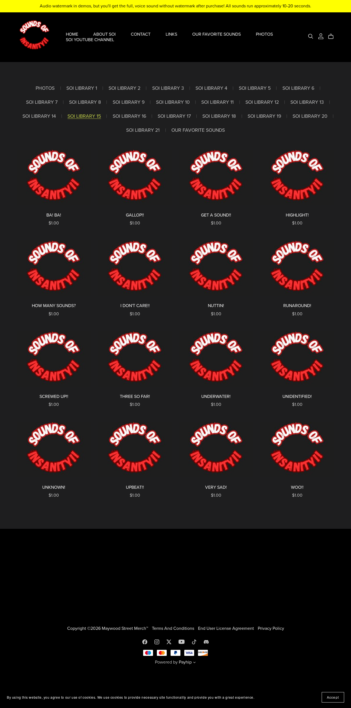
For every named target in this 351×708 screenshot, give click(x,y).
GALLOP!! (135, 215)
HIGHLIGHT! (297, 215)
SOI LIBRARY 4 (211, 88)
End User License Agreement (226, 628)
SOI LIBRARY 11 (217, 102)
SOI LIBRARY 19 (264, 116)
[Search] (310, 36)
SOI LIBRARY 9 (129, 102)
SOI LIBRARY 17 (174, 116)
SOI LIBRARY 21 (143, 130)
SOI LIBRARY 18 (219, 116)
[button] (194, 663)
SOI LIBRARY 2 (124, 88)
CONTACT (141, 34)
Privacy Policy (271, 628)
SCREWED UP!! (53, 396)
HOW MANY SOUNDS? (54, 305)
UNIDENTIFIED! (297, 396)
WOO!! (297, 487)
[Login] (321, 36)
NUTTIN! (216, 305)
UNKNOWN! (53, 487)
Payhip (185, 662)
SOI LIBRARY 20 (310, 116)
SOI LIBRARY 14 (39, 116)
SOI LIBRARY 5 (255, 88)
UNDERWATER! (216, 396)
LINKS (171, 34)
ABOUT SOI (104, 34)
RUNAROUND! (297, 305)
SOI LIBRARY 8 (85, 102)
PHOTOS (264, 34)
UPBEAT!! (135, 487)
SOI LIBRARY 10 (173, 102)
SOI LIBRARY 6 (298, 88)
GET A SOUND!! (216, 215)
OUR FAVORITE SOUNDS (216, 34)
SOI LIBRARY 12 (262, 102)
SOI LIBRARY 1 (81, 88)
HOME (72, 34)
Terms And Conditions (173, 628)
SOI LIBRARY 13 (307, 102)
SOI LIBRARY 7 (42, 102)
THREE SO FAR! (135, 396)
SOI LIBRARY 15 (84, 116)
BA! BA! (53, 215)
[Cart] (333, 36)
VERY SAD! (216, 487)
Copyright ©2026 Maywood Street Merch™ (108, 628)
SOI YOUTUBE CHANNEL (90, 39)
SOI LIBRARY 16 (129, 116)
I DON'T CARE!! (135, 305)
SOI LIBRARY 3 (168, 88)
